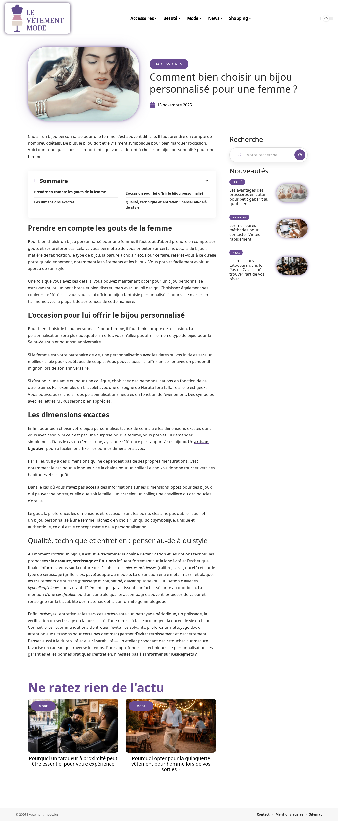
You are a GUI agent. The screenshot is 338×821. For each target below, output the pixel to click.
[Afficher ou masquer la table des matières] (139, 181)
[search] (315, 18)
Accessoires (169, 64)
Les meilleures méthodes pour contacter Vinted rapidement (245, 232)
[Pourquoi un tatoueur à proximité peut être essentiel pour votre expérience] (73, 726)
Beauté (237, 182)
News (236, 252)
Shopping (239, 217)
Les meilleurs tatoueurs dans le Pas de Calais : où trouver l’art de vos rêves (247, 270)
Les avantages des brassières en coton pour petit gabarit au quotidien (248, 196)
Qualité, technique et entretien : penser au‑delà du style (166, 205)
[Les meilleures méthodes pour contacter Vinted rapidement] (292, 228)
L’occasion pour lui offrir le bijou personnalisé (164, 193)
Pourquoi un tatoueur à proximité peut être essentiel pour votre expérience (73, 761)
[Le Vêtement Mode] (37, 18)
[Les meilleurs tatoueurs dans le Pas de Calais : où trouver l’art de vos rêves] (292, 266)
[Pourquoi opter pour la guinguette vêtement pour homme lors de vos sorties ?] (171, 726)
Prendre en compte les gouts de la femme (70, 191)
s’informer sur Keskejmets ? (170, 654)
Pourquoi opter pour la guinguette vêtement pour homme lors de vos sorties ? (171, 764)
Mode (43, 706)
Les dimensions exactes (54, 202)
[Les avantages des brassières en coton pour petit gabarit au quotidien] (292, 193)
